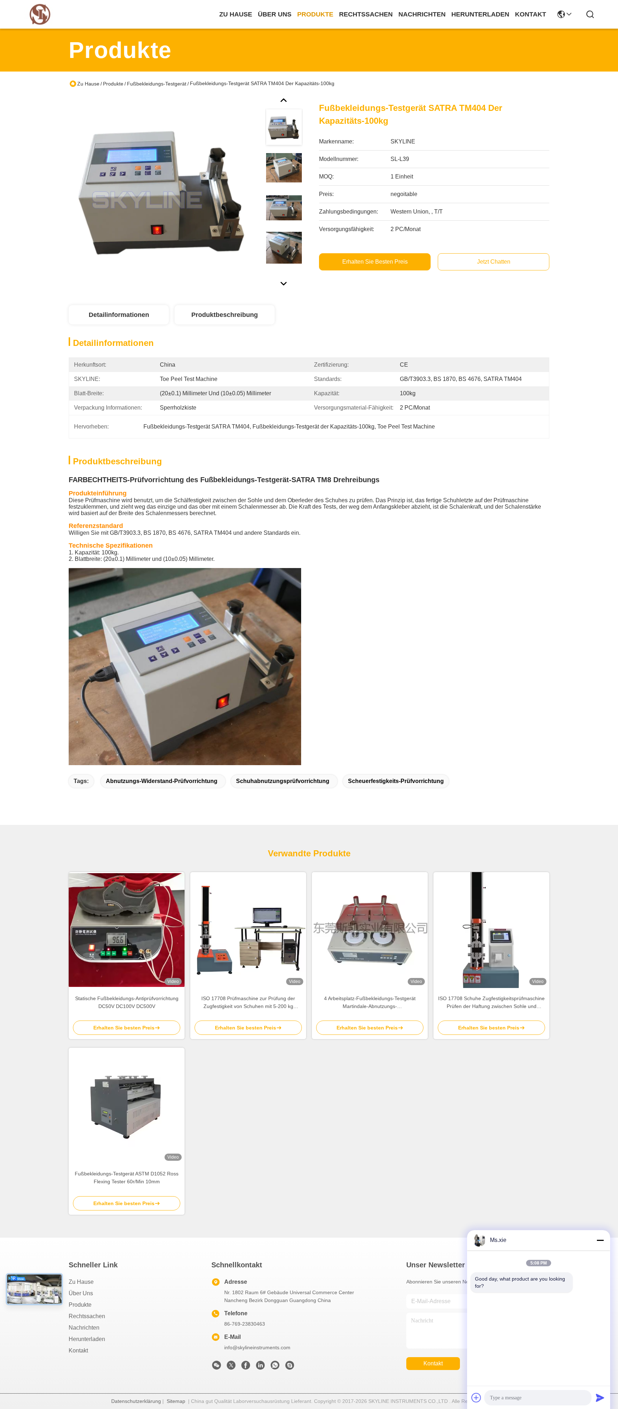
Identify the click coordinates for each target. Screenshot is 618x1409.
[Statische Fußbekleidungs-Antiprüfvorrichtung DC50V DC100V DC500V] (127, 930)
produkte (315, 14)
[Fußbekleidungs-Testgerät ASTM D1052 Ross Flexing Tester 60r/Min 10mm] (127, 1105)
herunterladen (480, 14)
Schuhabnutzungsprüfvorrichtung (282, 781)
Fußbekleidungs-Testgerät (156, 84)
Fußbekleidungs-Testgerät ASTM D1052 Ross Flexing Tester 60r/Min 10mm (126, 1177)
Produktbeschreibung (224, 314)
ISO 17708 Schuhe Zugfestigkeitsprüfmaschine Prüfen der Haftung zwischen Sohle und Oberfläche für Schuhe (491, 1002)
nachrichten (422, 14)
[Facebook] (246, 1367)
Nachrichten (84, 1328)
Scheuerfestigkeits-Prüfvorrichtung (396, 781)
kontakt (530, 14)
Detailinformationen (119, 314)
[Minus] (600, 1240)
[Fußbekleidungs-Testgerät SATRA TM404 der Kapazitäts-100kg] (164, 191)
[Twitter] (231, 1367)
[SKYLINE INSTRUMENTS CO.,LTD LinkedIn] (260, 1367)
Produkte (113, 84)
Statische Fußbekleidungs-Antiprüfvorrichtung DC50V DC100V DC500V (126, 1002)
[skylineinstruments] (290, 1367)
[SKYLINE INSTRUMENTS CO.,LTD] (40, 14)
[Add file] (476, 1397)
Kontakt (78, 1350)
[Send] (600, 1397)
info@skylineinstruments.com (257, 1347)
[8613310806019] (275, 1367)
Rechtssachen (87, 1316)
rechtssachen (366, 14)
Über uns (274, 14)
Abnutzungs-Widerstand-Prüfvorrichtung (161, 781)
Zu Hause (235, 14)
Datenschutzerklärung (136, 1401)
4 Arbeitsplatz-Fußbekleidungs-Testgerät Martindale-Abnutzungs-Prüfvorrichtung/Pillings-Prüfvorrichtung (370, 1002)
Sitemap (176, 1401)
